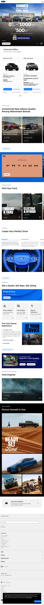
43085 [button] (19, 51)
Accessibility (2, 590)
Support (3, 561)
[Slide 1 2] (21, 144)
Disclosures (4, 516)
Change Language (6, 582)
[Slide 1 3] (22, 144)
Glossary (2, 588)
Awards (2, 547)
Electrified (3, 539)
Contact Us (2, 589)
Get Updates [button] (5, 566)
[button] (36, 43)
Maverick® (3, 527)
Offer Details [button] (35, 40)
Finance (3, 555)
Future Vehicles (4, 542)
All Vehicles (3, 533)
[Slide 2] (21, 273)
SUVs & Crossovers (4, 535)
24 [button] (21, 243)
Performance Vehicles (5, 546)
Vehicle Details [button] (5, 398)
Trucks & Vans (3, 536)
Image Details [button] (25, 344)
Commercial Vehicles (5, 540)
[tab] (11, 239)
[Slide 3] (22, 273)
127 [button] (2, 246)
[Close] (39, 594)
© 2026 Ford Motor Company (5, 585)
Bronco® (3, 526)
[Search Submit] (2, 522)
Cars (2, 538)
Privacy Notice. (29, 597)
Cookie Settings (37, 601)
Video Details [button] (5, 217)
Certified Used (3, 543)
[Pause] (41, 43)
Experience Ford (5, 558)
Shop (2, 552)
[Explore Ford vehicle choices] (32, 484)
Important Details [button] (5, 140)
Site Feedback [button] (3, 586)
